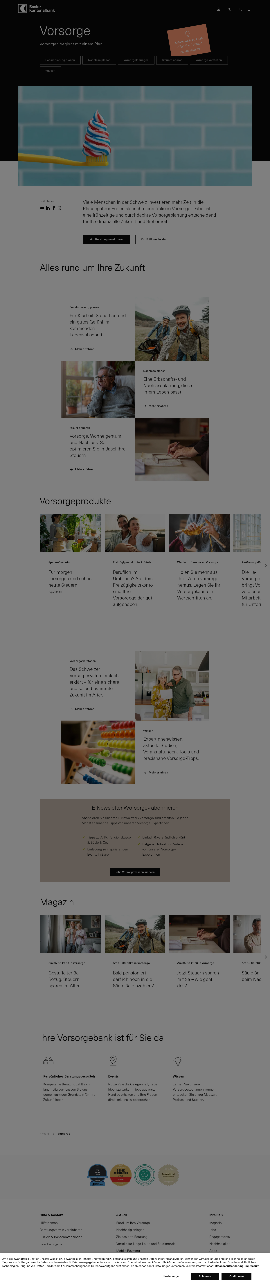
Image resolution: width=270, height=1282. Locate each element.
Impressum (251, 1266)
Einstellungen (172, 1276)
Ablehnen (205, 1276)
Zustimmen (236, 1276)
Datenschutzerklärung (229, 1266)
